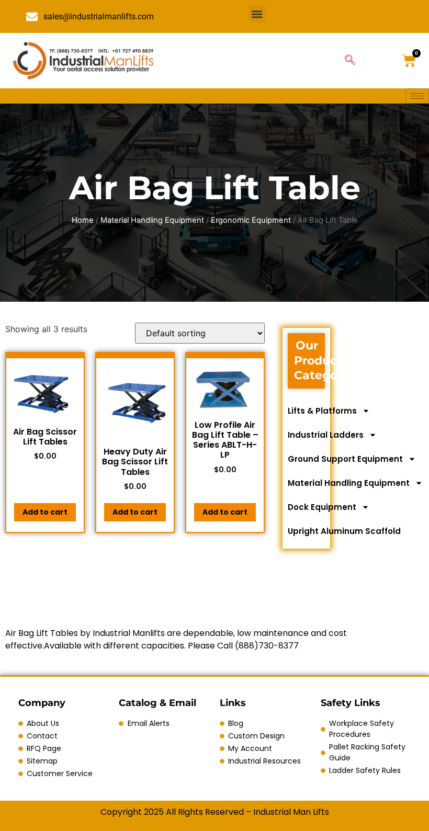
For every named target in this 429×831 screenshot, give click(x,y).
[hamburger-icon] (417, 96)
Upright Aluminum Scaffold (344, 531)
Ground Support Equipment (345, 458)
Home (83, 220)
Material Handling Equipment (152, 220)
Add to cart (44, 512)
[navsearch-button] (350, 60)
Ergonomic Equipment (251, 220)
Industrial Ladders (326, 434)
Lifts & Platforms (322, 410)
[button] (257, 13)
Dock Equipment (322, 507)
